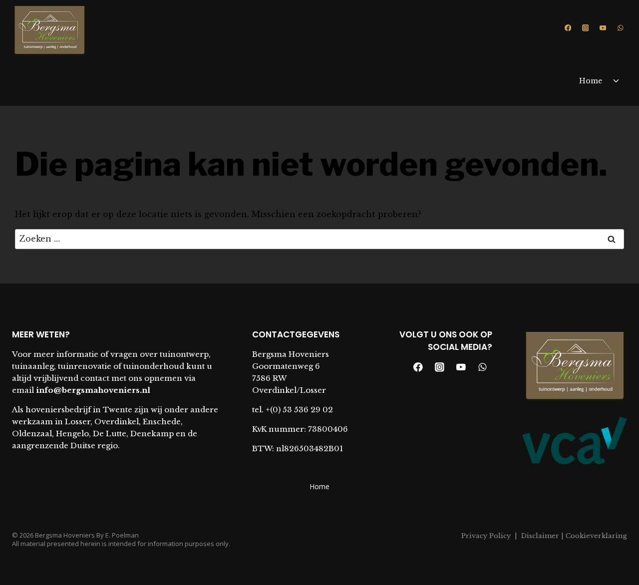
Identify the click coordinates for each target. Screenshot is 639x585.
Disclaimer (540, 536)
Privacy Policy (486, 536)
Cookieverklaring (595, 536)
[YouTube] (603, 27)
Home (590, 80)
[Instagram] (585, 27)
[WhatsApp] (620, 27)
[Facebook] (568, 27)
